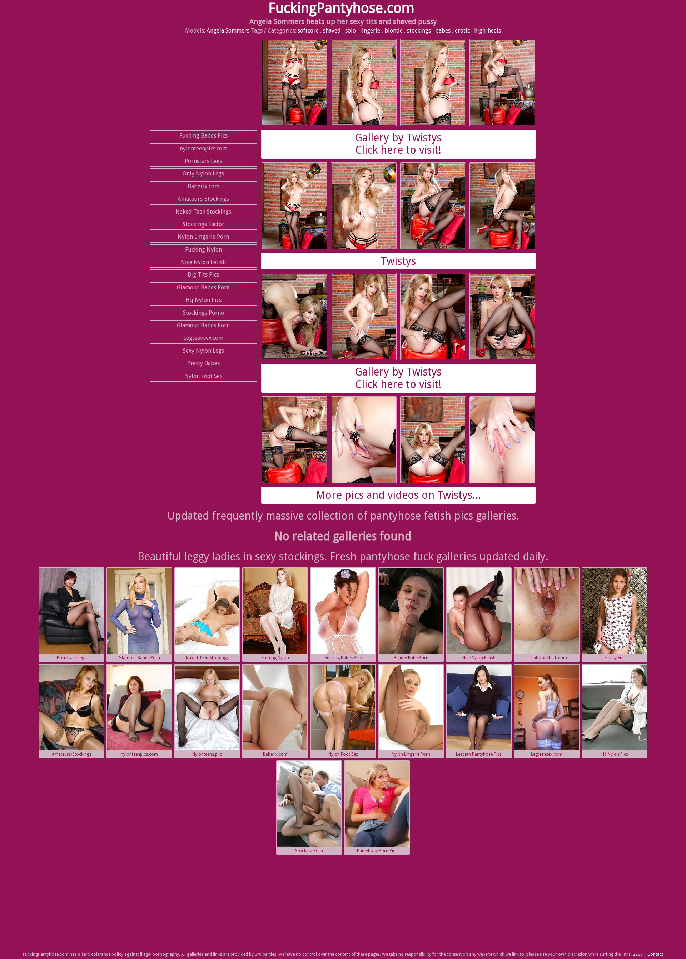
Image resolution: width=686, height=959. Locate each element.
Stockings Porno (203, 312)
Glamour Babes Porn (203, 287)
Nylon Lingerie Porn (203, 236)
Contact (655, 954)
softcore (308, 30)
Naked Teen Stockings (203, 211)
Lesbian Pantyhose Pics (479, 754)
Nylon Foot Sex (203, 376)
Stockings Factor (203, 224)
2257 (638, 954)
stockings (419, 30)
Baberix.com (203, 186)
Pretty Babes (203, 363)
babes (443, 30)
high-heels (487, 30)
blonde (393, 30)
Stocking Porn (309, 850)
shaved (332, 30)
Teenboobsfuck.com (547, 657)
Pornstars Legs (203, 161)
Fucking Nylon (203, 249)
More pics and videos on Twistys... (398, 495)
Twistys (398, 261)
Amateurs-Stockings (203, 198)
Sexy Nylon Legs (203, 350)
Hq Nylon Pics (203, 300)
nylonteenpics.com (203, 148)
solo (350, 30)
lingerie (370, 30)
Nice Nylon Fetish (203, 262)
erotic (462, 30)
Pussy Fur (614, 657)
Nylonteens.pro (207, 754)
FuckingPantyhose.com (341, 8)
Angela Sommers (228, 30)
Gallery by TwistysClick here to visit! (398, 143)
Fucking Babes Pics (203, 135)
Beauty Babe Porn (411, 657)
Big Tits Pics (203, 274)
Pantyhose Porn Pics (377, 850)
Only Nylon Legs (203, 173)
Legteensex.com (203, 337)
